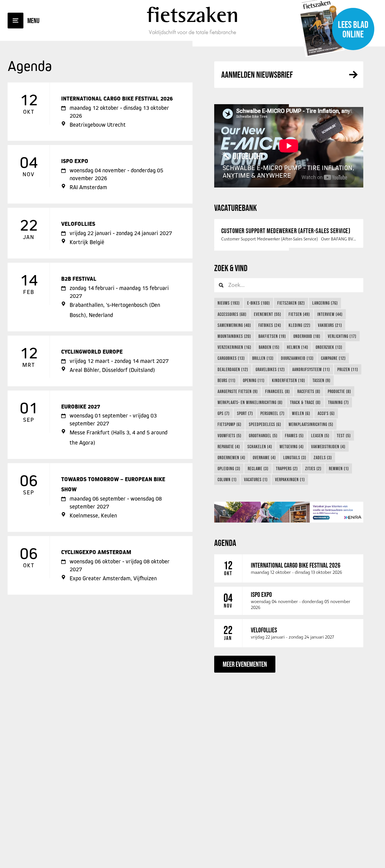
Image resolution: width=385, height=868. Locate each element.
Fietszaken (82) (291, 302)
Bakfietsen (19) (272, 336)
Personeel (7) (272, 413)
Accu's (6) (326, 413)
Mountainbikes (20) (234, 336)
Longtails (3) (294, 457)
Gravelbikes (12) (270, 369)
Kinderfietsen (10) (288, 380)
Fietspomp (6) (229, 424)
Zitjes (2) (313, 468)
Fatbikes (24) (269, 325)
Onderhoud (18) (306, 336)
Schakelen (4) (259, 446)
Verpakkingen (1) (290, 479)
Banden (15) (269, 347)
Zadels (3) (323, 457)
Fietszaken (193, 15)
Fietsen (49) (299, 314)
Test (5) (344, 435)
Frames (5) (294, 435)
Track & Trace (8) (305, 402)
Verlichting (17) (342, 336)
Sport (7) (245, 413)
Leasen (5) (320, 435)
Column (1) (227, 479)
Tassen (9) (321, 380)
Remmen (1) (339, 468)
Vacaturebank (235, 208)
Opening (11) (253, 380)
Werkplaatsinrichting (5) (311, 424)
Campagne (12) (333, 358)
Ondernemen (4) (231, 457)
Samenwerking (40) (234, 325)
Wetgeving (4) (292, 446)
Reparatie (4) (229, 446)
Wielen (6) (301, 413)
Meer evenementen (245, 664)
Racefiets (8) (308, 391)
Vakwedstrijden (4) (328, 446)
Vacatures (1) (255, 479)
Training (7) (338, 402)
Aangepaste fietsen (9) (238, 391)
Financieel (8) (277, 391)
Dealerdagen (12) (233, 369)
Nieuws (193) (229, 302)
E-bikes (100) (258, 302)
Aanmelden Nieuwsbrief (257, 74)
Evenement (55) (267, 314)
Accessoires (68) (232, 314)
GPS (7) (223, 413)
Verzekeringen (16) (234, 347)
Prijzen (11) (347, 369)
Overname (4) (264, 457)
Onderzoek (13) (329, 347)
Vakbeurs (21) (330, 325)
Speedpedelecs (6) (265, 424)
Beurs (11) (226, 380)
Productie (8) (339, 391)
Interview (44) (329, 314)
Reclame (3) (258, 468)
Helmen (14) (297, 347)
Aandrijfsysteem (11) (311, 369)
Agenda (225, 543)
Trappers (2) (287, 468)
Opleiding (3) (229, 468)
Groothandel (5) (263, 435)
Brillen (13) (262, 358)
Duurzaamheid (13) (297, 358)
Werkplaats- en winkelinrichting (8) (250, 402)
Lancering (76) (325, 302)
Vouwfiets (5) (229, 435)
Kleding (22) (299, 325)
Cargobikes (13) (231, 358)
